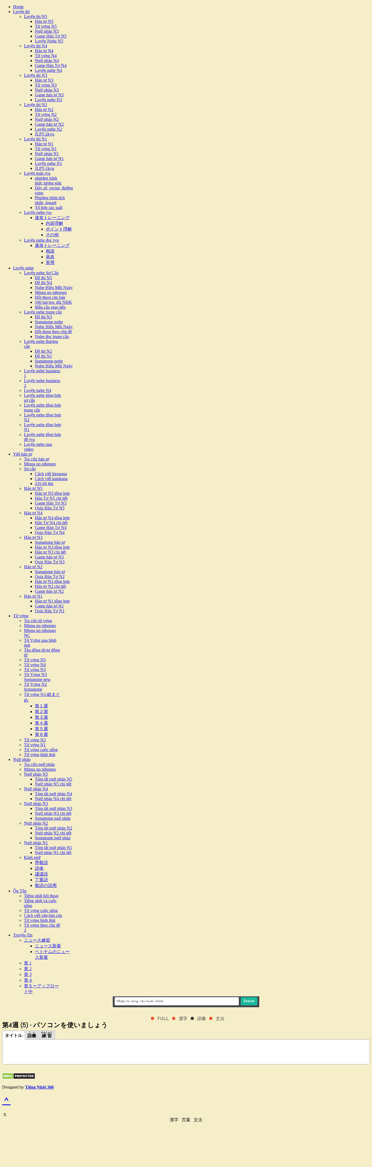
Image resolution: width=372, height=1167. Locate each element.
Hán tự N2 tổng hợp (52, 581)
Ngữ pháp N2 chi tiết (53, 833)
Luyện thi (21, 11)
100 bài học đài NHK (53, 302)
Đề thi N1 (43, 356)
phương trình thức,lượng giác (48, 180)
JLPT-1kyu (44, 168)
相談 (50, 251)
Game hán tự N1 (49, 158)
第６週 (41, 734)
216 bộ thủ (44, 483)
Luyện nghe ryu (37, 212)
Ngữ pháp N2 (47, 119)
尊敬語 (41, 862)
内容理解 (54, 223)
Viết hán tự (22, 454)
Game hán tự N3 (49, 95)
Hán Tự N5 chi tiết (51, 498)
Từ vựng (20, 615)
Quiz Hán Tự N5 (50, 508)
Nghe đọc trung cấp (52, 336)
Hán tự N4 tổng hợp (52, 517)
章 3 (28, 974)
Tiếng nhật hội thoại (41, 895)
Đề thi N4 (43, 282)
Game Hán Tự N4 (50, 65)
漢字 (174, 1119)
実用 (50, 262)
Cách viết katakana (51, 478)
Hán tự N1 (44, 144)
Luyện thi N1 (35, 139)
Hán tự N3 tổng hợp (52, 547)
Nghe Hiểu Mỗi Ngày (54, 287)
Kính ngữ (32, 857)
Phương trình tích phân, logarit (50, 200)
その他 (52, 234)
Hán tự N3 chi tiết (50, 552)
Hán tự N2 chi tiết (50, 586)
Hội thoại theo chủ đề (53, 331)
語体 (39, 868)
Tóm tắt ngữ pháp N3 (53, 808)
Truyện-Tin (22, 935)
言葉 (186, 1119)
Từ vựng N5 (46, 26)
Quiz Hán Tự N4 (50, 532)
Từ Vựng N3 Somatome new (37, 677)
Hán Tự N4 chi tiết (51, 522)
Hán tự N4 (44, 50)
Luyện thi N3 (35, 75)
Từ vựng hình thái (39, 754)
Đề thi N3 (43, 317)
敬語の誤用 (46, 885)
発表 (50, 256)
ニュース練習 (37, 940)
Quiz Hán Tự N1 (50, 611)
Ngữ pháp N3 (47, 90)
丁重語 (41, 879)
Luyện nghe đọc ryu (41, 240)
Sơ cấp (30, 468)
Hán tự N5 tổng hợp (52, 493)
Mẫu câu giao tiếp (50, 307)
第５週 (41, 728)
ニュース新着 (48, 946)
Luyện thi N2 (35, 104)
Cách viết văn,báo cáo (43, 915)
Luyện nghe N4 (48, 70)
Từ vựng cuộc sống (41, 749)
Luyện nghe (23, 268)
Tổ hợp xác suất (48, 207)
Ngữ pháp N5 (47, 31)
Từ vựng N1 (46, 148)
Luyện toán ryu (37, 173)
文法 (198, 1119)
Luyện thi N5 (35, 16)
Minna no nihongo (51, 292)
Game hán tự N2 (49, 124)
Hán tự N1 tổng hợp (52, 601)
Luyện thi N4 (35, 46)
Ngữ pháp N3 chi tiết (53, 813)
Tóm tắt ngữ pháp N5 (53, 779)
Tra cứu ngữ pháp (39, 764)
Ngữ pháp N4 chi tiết (53, 798)
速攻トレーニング (52, 217)
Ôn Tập (19, 891)
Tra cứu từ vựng (38, 620)
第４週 (41, 723)
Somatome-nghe (49, 322)
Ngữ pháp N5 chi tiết (53, 784)
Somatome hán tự (50, 542)
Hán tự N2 (44, 109)
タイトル (13, 1035)
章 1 (28, 963)
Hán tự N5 (44, 21)
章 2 (28, 968)
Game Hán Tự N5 (50, 36)
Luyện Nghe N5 (49, 41)
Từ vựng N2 (46, 114)
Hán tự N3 (44, 80)
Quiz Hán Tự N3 (50, 562)
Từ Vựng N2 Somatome (35, 687)
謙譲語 (41, 874)
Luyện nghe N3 (48, 99)
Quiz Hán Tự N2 (50, 576)
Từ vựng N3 (46, 85)
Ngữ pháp (22, 759)
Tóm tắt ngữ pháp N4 (53, 793)
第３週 (41, 717)
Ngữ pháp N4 (47, 60)
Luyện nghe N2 (48, 129)
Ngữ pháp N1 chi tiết (53, 852)
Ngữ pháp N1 (47, 153)
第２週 (41, 711)
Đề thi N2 (43, 351)
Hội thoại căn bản (50, 297)
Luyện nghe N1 (48, 163)
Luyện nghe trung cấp (43, 312)
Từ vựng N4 (46, 55)
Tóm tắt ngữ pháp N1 (53, 847)
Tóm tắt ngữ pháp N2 (53, 828)
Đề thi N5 (43, 277)
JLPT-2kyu (44, 134)
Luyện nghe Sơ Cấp (41, 273)
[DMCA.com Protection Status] (18, 1078)
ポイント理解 (59, 229)
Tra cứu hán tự (36, 459)
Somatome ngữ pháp (53, 818)
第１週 (41, 706)
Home (18, 6)
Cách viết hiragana (51, 473)
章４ (28, 980)
